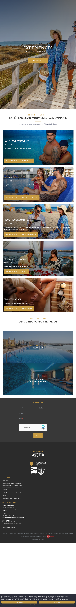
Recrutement (65, 533)
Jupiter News (20, 533)
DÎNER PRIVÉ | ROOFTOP (15, 259)
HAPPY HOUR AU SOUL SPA (16, 141)
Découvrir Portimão (7, 533)
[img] (38, 147)
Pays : (41, 407)
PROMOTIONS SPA (12, 299)
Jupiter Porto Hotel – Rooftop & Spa (12, 498)
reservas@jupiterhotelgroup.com (12, 523)
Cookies (44, 536)
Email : (21, 418)
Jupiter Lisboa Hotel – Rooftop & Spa (12, 493)
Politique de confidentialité (35, 536)
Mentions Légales (57, 533)
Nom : (21, 407)
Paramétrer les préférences (38, 605)
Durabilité (42, 533)
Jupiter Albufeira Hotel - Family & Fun (13, 487)
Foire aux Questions (34, 533)
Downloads (26, 533)
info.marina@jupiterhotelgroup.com (14, 517)
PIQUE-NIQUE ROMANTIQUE (17, 220)
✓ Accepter (19, 602)
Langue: (21, 413)
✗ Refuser (57, 602)
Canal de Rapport (49, 533)
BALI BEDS (9, 178)
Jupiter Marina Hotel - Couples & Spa (12, 485)
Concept (14, 533)
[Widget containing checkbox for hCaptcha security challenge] (33, 427)
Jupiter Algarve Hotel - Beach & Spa (12, 483)
